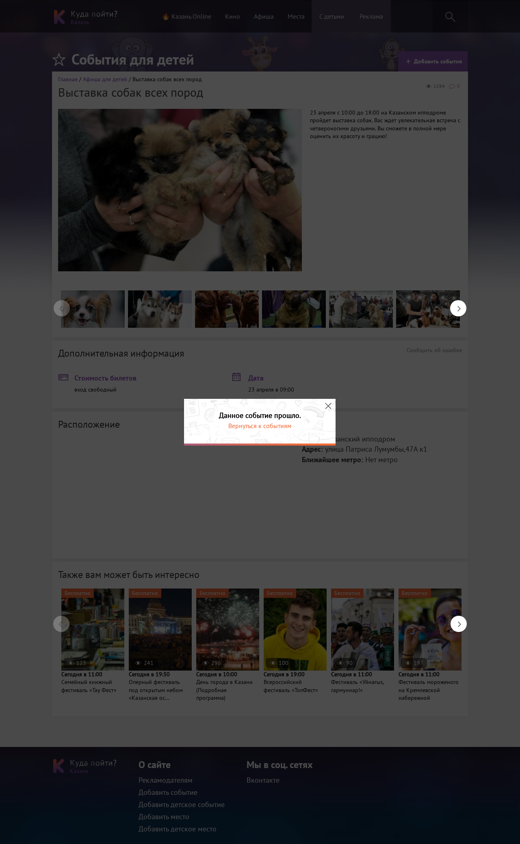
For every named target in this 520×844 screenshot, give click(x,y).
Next (454, 304)
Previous (58, 304)
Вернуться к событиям (259, 426)
